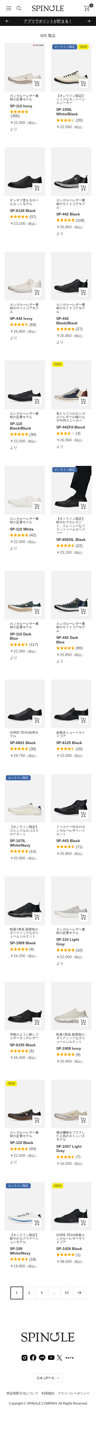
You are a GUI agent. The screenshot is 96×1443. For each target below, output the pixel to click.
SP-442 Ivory (21, 318)
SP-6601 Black (23, 743)
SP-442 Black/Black (67, 320)
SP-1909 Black (23, 943)
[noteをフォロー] (70, 1357)
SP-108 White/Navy (20, 1251)
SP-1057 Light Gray (69, 1148)
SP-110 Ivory (21, 106)
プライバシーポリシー (74, 1393)
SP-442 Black (68, 214)
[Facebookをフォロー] (33, 1357)
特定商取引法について (22, 1393)
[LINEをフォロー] (42, 1357)
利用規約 (48, 1393)
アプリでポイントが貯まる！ (48, 21)
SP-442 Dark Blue (67, 639)
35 (67, 1292)
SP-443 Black (68, 841)
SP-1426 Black (69, 1249)
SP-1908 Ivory (68, 1048)
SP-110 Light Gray (67, 941)
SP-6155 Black (23, 1045)
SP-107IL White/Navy (20, 843)
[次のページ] (79, 1293)
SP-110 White (22, 529)
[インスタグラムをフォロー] (24, 1357)
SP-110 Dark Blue (20, 636)
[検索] (19, 8)
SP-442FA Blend (70, 427)
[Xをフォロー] (59, 1357)
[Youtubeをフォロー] (51, 1357)
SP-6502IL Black (71, 539)
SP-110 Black (21, 1143)
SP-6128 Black (23, 211)
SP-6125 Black (69, 743)
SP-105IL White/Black (67, 111)
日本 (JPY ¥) (45, 1378)
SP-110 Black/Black (20, 426)
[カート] (87, 8)
